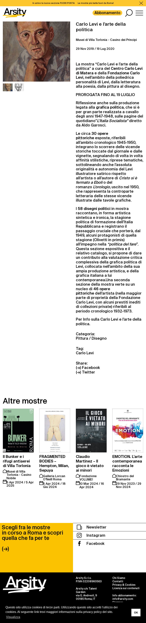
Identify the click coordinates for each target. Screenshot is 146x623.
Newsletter (96, 527)
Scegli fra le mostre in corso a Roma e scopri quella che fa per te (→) (32, 538)
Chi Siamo (118, 578)
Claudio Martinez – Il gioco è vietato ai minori (90, 463)
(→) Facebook (88, 368)
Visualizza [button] (13, 617)
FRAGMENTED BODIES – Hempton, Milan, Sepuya (54, 463)
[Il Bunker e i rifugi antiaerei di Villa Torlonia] (18, 430)
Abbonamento (107, 12)
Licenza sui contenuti (126, 588)
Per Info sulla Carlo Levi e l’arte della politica (108, 321)
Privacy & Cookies (124, 584)
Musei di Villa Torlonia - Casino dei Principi (106, 40)
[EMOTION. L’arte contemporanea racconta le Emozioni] (127, 430)
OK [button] (136, 612)
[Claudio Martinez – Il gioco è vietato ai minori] (91, 430)
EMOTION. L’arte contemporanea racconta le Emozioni (127, 463)
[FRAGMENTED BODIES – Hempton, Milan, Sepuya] (54, 430)
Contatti (117, 581)
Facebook (95, 543)
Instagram (95, 535)
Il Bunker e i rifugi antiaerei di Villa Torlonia (17, 461)
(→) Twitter (85, 372)
